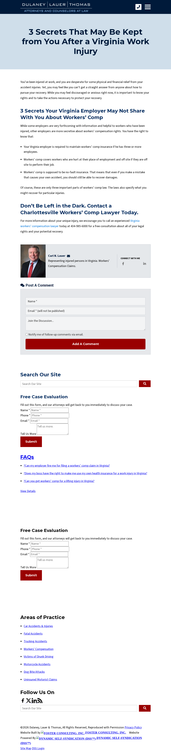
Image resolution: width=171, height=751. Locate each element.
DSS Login (38, 748)
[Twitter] (29, 702)
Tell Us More (28, 434)
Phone (25, 415)
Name (25, 410)
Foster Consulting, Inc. (105, 732)
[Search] (145, 383)
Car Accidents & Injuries (38, 626)
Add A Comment (85, 344)
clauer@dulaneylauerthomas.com (69, 256)
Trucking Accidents (35, 641)
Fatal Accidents (33, 634)
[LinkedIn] (34, 702)
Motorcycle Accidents (37, 664)
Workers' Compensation (38, 649)
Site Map (25, 748)
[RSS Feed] (39, 702)
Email (24, 421)
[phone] (138, 7)
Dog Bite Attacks (34, 672)
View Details (28, 491)
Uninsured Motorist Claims (40, 679)
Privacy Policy (133, 727)
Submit (31, 441)
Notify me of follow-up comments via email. (55, 334)
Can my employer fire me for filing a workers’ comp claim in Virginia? (67, 466)
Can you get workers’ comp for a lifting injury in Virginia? (59, 481)
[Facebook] (23, 702)
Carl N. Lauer (56, 256)
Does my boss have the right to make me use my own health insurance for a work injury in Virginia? (85, 473)
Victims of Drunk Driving (38, 657)
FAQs (27, 457)
